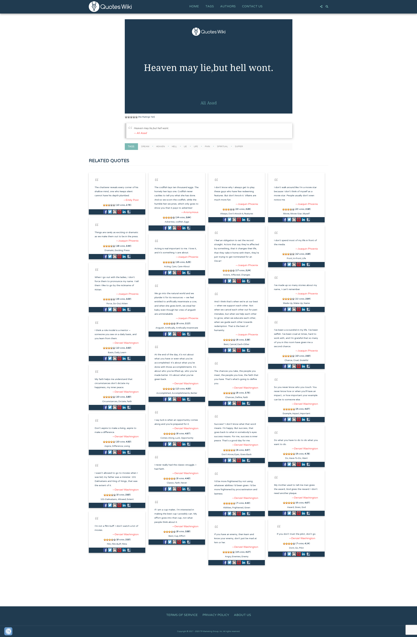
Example (287, 413)
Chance (288, 360)
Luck (177, 438)
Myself (306, 213)
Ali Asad (142, 133)
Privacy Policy (215, 615)
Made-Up (288, 303)
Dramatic (109, 250)
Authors (228, 6)
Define (238, 397)
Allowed (122, 499)
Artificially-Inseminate (187, 328)
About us (242, 615)
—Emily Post (131, 200)
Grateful (304, 360)
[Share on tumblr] (129, 212)
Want (305, 458)
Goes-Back (246, 454)
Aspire (107, 446)
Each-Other (243, 344)
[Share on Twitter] (110, 212)
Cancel (233, 344)
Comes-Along (167, 438)
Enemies (236, 556)
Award (290, 507)
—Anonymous (189, 212)
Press (127, 250)
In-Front (297, 258)
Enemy (245, 556)
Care (174, 266)
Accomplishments (181, 393)
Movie (286, 213)
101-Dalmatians (109, 499)
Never (184, 483)
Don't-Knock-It (236, 213)
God (304, 507)
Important (305, 413)
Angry (228, 556)
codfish (179, 222)
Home (194, 6)
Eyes (236, 454)
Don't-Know (227, 454)
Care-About (184, 266)
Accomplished (163, 393)
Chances (229, 397)
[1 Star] (126, 117)
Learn (123, 352)
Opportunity (187, 438)
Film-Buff (116, 544)
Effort (182, 536)
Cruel (296, 360)
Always (224, 213)
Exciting (119, 250)
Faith (245, 397)
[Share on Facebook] (105, 212)
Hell (174, 146)
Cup (176, 536)
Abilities (227, 507)
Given (247, 507)
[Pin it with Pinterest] (119, 212)
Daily (117, 352)
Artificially (170, 328)
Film (109, 544)
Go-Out (117, 303)
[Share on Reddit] (115, 212)
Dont (291, 548)
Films (124, 544)
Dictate (122, 401)
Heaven (160, 146)
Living (127, 446)
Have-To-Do (295, 458)
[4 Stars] (134, 117)
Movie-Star (296, 213)
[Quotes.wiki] (110, 6)
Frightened (237, 507)
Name (307, 303)
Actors (226, 275)
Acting (167, 266)
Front (289, 258)
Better (194, 393)
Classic (170, 483)
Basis (111, 352)
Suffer (239, 146)
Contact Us (252, 6)
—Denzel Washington (125, 343)
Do (286, 458)
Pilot (301, 548)
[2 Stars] (128, 117)
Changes (245, 275)
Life (196, 146)
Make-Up (298, 303)
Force (109, 303)
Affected (235, 275)
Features (248, 213)
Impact (295, 413)
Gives (298, 507)
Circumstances (109, 401)
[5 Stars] (136, 117)
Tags (209, 6)
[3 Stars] (131, 117)
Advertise (170, 222)
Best (226, 344)
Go (296, 548)
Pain (207, 146)
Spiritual (222, 146)
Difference (117, 446)
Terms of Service (182, 615)
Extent (130, 499)
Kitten (125, 303)
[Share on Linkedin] (124, 212)
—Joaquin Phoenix (247, 204)
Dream (145, 146)
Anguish (160, 328)
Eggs (186, 222)
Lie (185, 146)
